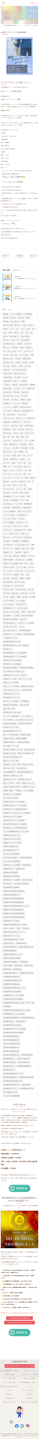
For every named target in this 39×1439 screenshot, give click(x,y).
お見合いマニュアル (18, 526)
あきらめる (14, 481)
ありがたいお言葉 (7, 410)
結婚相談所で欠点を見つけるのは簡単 (11, 839)
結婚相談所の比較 (27, 358)
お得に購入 (14, 366)
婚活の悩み (13, 317)
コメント (5, 533)
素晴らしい (16, 332)
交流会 (26, 526)
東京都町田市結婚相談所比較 (9, 950)
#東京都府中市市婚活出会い (9, 1062)
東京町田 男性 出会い (27, 764)
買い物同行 (25, 597)
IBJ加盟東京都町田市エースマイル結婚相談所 (13, 995)
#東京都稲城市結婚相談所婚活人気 (11, 1040)
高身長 (21, 425)
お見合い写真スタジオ (21, 604)
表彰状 (32, 355)
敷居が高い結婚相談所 (8, 559)
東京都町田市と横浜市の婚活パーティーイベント (14, 932)
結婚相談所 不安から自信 (28, 786)
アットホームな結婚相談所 (9, 511)
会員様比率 (21, 451)
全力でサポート (28, 343)
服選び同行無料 (6, 507)
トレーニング (20, 470)
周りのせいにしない (29, 433)
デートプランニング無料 (8, 515)
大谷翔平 (18, 928)
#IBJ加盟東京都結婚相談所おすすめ (11, 1084)
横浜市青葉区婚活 (24, 701)
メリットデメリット (28, 351)
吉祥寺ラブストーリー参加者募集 (10, 563)
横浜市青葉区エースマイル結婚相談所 (11, 880)
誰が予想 (22, 347)
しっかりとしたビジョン (8, 418)
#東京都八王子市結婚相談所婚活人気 (11, 1043)
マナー (4, 477)
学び (4, 351)
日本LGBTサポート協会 (8, 567)
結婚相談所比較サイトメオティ (10, 1088)
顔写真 (14, 455)
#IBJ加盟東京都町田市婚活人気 (28, 1017)
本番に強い (5, 329)
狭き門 (14, 429)
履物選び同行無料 (16, 507)
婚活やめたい (6, 481)
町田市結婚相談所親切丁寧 (9, 772)
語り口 (4, 332)
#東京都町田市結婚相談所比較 (10, 1077)
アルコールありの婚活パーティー (22, 544)
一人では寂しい (6, 384)
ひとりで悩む (6, 399)
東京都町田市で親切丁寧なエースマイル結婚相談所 (14, 805)
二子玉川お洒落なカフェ (22, 515)
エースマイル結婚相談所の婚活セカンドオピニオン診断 (15, 831)
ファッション (22, 626)
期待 (31, 332)
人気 (24, 455)
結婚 (21, 563)
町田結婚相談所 (25, 541)
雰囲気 (26, 477)
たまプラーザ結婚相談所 (8, 522)
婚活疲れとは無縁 (7, 388)
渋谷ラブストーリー (7, 548)
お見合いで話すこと (7, 585)
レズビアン (10, 571)
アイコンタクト (18, 474)
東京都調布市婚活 (17, 969)
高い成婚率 (22, 459)
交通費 (4, 466)
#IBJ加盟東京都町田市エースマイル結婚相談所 (13, 1014)
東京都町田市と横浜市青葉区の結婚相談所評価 (13, 891)
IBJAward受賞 (26, 928)
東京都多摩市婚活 (24, 961)
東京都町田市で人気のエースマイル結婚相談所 (13, 801)
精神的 (23, 321)
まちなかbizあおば (7, 504)
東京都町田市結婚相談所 (28, 634)
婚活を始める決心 (24, 384)
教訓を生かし (29, 347)
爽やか (28, 329)
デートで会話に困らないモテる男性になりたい (13, 671)
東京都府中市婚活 (7, 969)
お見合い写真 (23, 675)
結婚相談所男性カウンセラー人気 (10, 675)
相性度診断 (16, 574)
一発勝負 (5, 444)
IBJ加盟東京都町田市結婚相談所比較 (11, 984)
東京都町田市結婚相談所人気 (9, 947)
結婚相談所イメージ (17, 422)
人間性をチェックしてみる (19, 373)
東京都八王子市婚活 (7, 965)
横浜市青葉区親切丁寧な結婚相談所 (11, 887)
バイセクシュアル (19, 571)
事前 (26, 470)
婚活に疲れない (14, 459)
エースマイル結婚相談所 (16, 314)
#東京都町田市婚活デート (9, 1069)
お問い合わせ (6, 578)
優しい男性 (15, 492)
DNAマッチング (25, 548)
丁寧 (22, 477)
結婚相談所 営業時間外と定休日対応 (11, 786)
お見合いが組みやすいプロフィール (11, 690)
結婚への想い (17, 325)
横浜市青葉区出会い (7, 883)
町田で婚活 (5, 317)
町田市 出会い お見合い (9, 708)
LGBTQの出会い (23, 619)
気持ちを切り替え (7, 392)
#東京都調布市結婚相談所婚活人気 (11, 1055)
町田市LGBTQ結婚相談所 (27, 615)
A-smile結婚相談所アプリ (27, 410)
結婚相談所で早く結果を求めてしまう (11, 835)
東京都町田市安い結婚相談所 (9, 723)
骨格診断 (13, 597)
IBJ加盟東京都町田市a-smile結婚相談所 (12, 991)
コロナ (29, 463)
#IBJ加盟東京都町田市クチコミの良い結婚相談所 (14, 1028)
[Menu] (36, 3)
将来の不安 (15, 384)
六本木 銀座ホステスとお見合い (10, 798)
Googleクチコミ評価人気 (8, 928)
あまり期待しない (7, 403)
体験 (27, 332)
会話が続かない (22, 481)
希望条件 (28, 317)
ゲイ (4, 571)
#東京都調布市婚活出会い (9, 1066)
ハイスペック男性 (18, 504)
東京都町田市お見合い (8, 868)
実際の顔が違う (30, 388)
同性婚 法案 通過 (24, 705)
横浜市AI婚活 (25, 645)
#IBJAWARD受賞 (7, 1006)
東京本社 (5, 336)
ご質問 (22, 574)
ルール (29, 474)
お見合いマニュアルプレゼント (24, 511)
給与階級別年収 (6, 429)
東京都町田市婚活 (26, 865)
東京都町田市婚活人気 (21, 943)
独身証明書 (23, 556)
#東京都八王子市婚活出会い (23, 1058)
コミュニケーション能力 (19, 496)
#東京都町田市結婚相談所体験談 (26, 1077)
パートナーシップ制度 (21, 567)
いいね (23, 388)
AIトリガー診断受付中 (8, 719)
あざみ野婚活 (29, 559)
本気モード (31, 325)
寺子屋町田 (17, 548)
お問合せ (13, 463)
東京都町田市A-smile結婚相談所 (10, 961)
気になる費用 (17, 377)
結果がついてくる (20, 418)
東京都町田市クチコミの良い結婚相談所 (12, 660)
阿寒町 (32, 548)
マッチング (29, 455)
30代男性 (30, 489)
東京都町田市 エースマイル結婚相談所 (24, 790)
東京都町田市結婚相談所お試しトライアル (12, 954)
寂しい (22, 332)
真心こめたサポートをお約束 (29, 1402)
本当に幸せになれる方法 (25, 407)
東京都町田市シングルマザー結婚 (10, 727)
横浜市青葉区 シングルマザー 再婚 (11, 764)
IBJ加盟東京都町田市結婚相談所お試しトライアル (14, 988)
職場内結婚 (32, 384)
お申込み (25, 325)
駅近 (10, 477)
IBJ (26, 451)
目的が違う (5, 459)
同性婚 (18, 783)
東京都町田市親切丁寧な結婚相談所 (11, 876)
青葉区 (33, 544)
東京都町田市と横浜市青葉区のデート (11, 894)
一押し (17, 329)
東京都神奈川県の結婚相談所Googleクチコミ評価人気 (15, 924)
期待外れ (16, 407)
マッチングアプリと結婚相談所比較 (11, 716)
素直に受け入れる (7, 433)
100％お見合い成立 (20, 559)
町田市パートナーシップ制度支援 (26, 623)
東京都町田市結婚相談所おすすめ (26, 947)
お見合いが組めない (25, 336)
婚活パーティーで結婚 (19, 582)
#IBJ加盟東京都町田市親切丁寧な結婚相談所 (13, 1032)
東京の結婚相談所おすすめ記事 (26, 1088)
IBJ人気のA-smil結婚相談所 (26, 857)
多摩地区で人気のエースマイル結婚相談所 (12, 816)
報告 (4, 437)
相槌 (25, 474)
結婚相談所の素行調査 (8, 738)
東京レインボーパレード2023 (25, 679)
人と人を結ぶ (28, 366)
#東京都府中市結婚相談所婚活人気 (11, 1047)
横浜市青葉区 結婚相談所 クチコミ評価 (12, 749)
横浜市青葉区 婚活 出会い (25, 779)
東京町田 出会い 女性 (8, 768)
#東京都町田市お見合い (8, 1021)
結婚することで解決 (7, 325)
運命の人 (29, 399)
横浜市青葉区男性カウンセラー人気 (11, 697)
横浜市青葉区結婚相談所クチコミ (10, 850)
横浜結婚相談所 (15, 541)
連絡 (9, 437)
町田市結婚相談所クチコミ (9, 608)
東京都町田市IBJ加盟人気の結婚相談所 (12, 958)
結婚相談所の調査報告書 (21, 738)
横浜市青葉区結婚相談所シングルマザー (12, 731)
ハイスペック (17, 403)
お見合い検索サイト (14, 336)
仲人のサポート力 (17, 537)
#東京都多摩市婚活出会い (27, 1055)
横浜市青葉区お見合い (27, 880)
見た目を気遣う (23, 444)
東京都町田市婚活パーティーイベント (11, 935)
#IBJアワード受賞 (30, 1002)
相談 (13, 437)
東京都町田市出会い (20, 868)
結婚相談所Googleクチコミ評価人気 (11, 920)
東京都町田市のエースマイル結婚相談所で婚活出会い (15, 809)
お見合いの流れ (15, 593)
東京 (25, 463)
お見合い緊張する (7, 615)
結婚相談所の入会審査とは (23, 742)
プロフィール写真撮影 (8, 600)
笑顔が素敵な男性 (7, 496)
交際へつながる (14, 355)
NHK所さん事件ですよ (22, 768)
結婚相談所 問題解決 (8, 790)
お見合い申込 (21, 317)
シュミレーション (7, 407)
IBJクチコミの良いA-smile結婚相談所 (11, 861)
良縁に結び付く (25, 392)
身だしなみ (16, 433)
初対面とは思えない (11, 414)
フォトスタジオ (6, 455)
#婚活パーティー (25, 533)
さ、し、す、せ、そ (7, 474)
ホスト (10, 466)
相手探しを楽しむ (31, 418)
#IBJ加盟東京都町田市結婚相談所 (10, 1017)
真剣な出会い (18, 552)
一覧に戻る (19, 255)
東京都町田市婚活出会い (8, 943)
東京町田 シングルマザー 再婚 (10, 760)
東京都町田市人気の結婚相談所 (10, 872)
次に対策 (14, 351)
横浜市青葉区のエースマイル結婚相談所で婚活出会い (15, 827)
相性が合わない (6, 369)
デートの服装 (16, 448)
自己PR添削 (5, 321)
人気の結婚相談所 (15, 500)
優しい (33, 329)
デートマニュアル (7, 526)
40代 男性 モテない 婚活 (9, 626)
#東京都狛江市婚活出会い (24, 1062)
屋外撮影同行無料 (28, 504)
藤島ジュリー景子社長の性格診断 (10, 734)
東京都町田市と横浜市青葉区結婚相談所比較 (13, 909)
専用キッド (15, 485)
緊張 (30, 470)
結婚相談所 (5, 314)
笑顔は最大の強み (28, 537)
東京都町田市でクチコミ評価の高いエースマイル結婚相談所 (16, 813)
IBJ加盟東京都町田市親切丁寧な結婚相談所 (13, 999)
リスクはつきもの (22, 414)
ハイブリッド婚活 (7, 556)
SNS (4, 414)
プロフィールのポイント (8, 489)
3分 (33, 481)
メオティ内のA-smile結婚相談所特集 (11, 1095)
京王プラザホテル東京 (8, 589)
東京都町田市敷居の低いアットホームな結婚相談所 (14, 656)
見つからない (6, 340)
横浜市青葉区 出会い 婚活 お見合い (12, 712)
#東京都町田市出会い (21, 1021)
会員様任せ (20, 343)
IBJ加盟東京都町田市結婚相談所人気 (11, 976)
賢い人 (17, 396)
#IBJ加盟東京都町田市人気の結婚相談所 (12, 1025)
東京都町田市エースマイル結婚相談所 (11, 865)
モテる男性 (5, 500)
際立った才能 (21, 429)
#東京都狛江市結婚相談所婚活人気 (11, 1051)
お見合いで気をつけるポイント (10, 630)
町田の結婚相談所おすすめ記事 (10, 1092)
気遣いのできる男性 (24, 492)
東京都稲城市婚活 (18, 965)
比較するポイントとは (8, 362)
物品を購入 (25, 362)
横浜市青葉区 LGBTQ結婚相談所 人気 (12, 757)
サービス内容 (6, 366)
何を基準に (18, 362)
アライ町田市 (17, 615)
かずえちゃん (31, 567)
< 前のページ (5, 255)
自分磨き (30, 530)
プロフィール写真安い (20, 600)
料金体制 (21, 366)
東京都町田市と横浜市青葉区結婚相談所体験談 (13, 913)
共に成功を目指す (26, 340)
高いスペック (6, 425)
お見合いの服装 (24, 448)
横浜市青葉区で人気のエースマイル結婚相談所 (13, 820)
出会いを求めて (6, 492)
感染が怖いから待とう (8, 358)
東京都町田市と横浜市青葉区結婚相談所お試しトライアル (16, 906)
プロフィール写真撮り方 (8, 604)
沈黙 (29, 481)
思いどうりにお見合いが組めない (20, 369)
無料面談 (22, 578)
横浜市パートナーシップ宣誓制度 (10, 686)
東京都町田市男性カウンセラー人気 (11, 693)
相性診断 (23, 399)
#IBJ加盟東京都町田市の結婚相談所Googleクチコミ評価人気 (16, 1010)
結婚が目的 (16, 556)
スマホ (28, 459)
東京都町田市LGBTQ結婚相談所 (10, 705)
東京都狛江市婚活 (29, 965)
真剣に (9, 485)
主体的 (17, 437)
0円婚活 (23, 611)
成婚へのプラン (27, 422)
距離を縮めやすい (14, 444)
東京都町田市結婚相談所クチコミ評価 (11, 645)
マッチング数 (17, 388)
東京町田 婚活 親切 (29, 749)
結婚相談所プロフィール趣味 (9, 679)
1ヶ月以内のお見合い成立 (19, 530)
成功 (4, 485)
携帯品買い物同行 (27, 507)
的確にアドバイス (16, 340)
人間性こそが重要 (7, 373)
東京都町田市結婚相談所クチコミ (10, 846)
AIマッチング (6, 463)
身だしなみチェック (18, 440)
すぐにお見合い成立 (7, 544)
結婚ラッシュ (17, 381)
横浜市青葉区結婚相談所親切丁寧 (25, 772)
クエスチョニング (7, 574)
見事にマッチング (7, 537)
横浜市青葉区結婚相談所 (25, 630)
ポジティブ (12, 470)
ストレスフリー (31, 556)
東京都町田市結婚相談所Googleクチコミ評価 (13, 939)
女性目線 (31, 444)
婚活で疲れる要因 (7, 381)
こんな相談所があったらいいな (10, 638)
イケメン (23, 329)
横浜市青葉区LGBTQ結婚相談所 (10, 619)
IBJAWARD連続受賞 (26, 1084)
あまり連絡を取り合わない (9, 343)
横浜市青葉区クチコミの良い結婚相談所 (12, 664)
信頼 (25, 485)
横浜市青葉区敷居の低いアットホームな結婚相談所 (14, 652)
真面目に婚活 (17, 410)
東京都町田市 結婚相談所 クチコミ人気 (12, 775)
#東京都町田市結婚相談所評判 (24, 1066)
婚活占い (5, 470)
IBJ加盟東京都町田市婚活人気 (26, 973)
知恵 (9, 351)
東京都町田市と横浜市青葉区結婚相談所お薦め (13, 917)
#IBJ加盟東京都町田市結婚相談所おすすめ (12, 1081)
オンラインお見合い (24, 355)
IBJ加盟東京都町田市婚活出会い (10, 973)
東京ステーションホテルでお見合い (11, 611)
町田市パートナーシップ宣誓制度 (10, 701)
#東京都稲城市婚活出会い (9, 1058)
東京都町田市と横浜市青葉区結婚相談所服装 (13, 898)
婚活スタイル (6, 347)
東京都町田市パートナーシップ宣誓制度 (12, 634)
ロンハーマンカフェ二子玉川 (9, 518)
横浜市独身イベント (7, 649)
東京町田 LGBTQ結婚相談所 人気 (26, 753)
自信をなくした (29, 429)
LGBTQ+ (32, 563)
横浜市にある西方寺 (7, 582)
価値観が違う (25, 403)
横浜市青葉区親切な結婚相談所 (26, 667)
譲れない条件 (15, 425)
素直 (22, 433)
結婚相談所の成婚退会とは (9, 742)
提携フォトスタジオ (7, 451)
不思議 (10, 332)
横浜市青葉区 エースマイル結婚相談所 (12, 794)
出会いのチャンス (7, 440)
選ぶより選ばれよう (15, 321)
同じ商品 (32, 362)
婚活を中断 (18, 358)
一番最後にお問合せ (7, 377)
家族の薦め (24, 381)
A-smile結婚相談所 (28, 314)
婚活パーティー (27, 466)
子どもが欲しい (15, 399)
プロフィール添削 (25, 500)
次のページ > (33, 255)
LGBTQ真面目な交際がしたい (10, 623)
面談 (25, 489)
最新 (21, 485)
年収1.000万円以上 (29, 425)
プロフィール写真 (18, 466)
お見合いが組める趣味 (26, 690)
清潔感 (22, 437)
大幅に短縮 (5, 355)
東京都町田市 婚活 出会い (9, 779)
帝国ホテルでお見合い (22, 608)
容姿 (27, 437)
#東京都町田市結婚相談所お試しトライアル (13, 1073)
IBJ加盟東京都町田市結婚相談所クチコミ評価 (13, 1002)
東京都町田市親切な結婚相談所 (10, 667)
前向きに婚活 (17, 392)
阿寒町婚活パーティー (8, 552)
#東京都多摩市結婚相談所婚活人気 (11, 1036)
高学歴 (28, 496)
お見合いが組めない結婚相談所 (10, 857)
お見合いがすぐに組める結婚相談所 (11, 853)
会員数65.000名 (6, 422)
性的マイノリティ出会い (8, 783)
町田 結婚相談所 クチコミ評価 (10, 746)
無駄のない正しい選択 (8, 396)
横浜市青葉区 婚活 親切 (9, 753)
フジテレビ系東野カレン (26, 716)
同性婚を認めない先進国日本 (26, 686)
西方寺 (26, 563)
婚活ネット (26, 552)
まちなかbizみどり (7, 530)
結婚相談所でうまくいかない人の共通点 (12, 842)
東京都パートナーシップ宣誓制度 (10, 682)
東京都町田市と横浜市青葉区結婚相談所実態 (13, 902)
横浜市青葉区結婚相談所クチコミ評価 (11, 641)
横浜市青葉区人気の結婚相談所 (21, 883)
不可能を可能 (15, 347)
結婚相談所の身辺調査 (25, 734)
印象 (16, 451)
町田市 (19, 455)
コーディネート (6, 448)
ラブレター (19, 489)
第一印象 (32, 448)
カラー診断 (32, 593)
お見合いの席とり (31, 611)
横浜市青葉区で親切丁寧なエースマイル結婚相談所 (14, 824)
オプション (25, 377)
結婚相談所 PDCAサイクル (28, 783)
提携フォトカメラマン (15, 533)
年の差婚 (32, 440)
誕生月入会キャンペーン (22, 522)
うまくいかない (24, 396)
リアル (12, 329)
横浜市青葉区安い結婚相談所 (25, 723)
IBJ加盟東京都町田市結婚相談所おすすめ (12, 980)
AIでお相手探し (6, 541)
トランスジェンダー (29, 571)
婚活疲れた (32, 477)
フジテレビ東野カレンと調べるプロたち (24, 719)
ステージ (20, 351)
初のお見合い (21, 518)
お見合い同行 (31, 589)
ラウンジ (20, 463)
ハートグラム (16, 477)
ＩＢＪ (26, 440)
